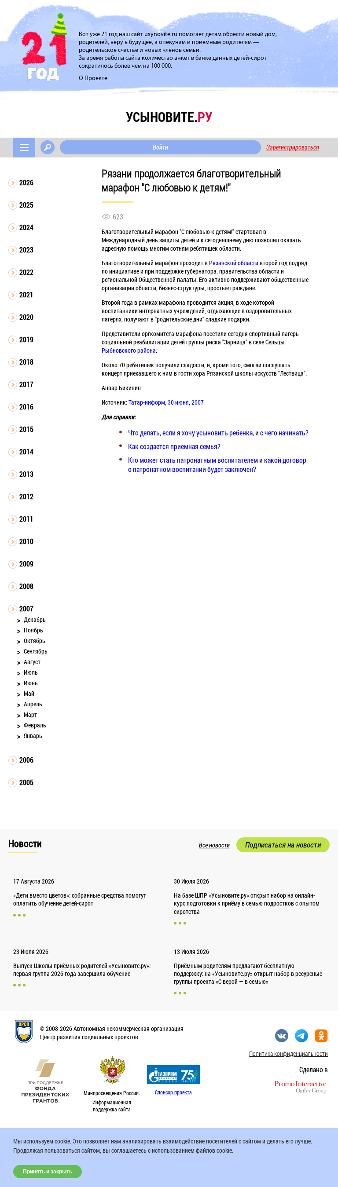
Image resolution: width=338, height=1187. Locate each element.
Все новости (214, 845)
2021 (26, 294)
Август (32, 661)
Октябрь (34, 640)
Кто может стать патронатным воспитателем (193, 459)
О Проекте (93, 78)
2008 (26, 586)
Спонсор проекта (173, 1092)
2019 (26, 339)
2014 (26, 451)
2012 (26, 496)
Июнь (31, 683)
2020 (26, 316)
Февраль (35, 725)
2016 (26, 406)
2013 (26, 473)
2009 (26, 563)
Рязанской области (233, 263)
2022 (26, 272)
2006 (26, 759)
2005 (26, 782)
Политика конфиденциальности (288, 1053)
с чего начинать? (284, 432)
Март (30, 714)
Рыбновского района (129, 350)
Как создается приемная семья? (174, 446)
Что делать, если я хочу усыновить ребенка (190, 432)
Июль (31, 672)
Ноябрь (33, 630)
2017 (26, 384)
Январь (33, 735)
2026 (26, 182)
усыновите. (169, 116)
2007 (26, 608)
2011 (26, 518)
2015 (26, 429)
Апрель (33, 704)
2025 (26, 204)
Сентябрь (36, 651)
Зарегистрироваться (292, 147)
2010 (26, 541)
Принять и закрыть (47, 1172)
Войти (160, 147)
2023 (26, 249)
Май (29, 693)
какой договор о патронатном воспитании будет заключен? (217, 464)
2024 (26, 227)
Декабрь (35, 619)
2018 (26, 361)
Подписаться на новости (283, 844)
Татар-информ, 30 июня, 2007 (166, 402)
